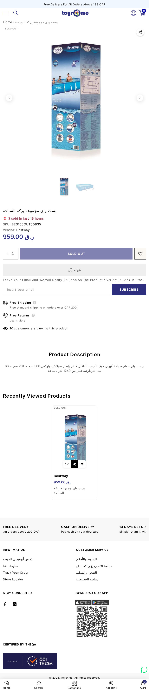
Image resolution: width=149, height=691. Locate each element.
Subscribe (129, 289)
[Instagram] (14, 604)
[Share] (140, 32)
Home (7, 22)
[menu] (6, 13)
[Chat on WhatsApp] (144, 668)
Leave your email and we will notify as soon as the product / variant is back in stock (74, 280)
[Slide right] (140, 98)
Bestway (23, 230)
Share (140, 32)
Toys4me (67, 677)
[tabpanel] (74, 452)
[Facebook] (5, 604)
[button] (16, 13)
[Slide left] (9, 98)
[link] (7, 685)
